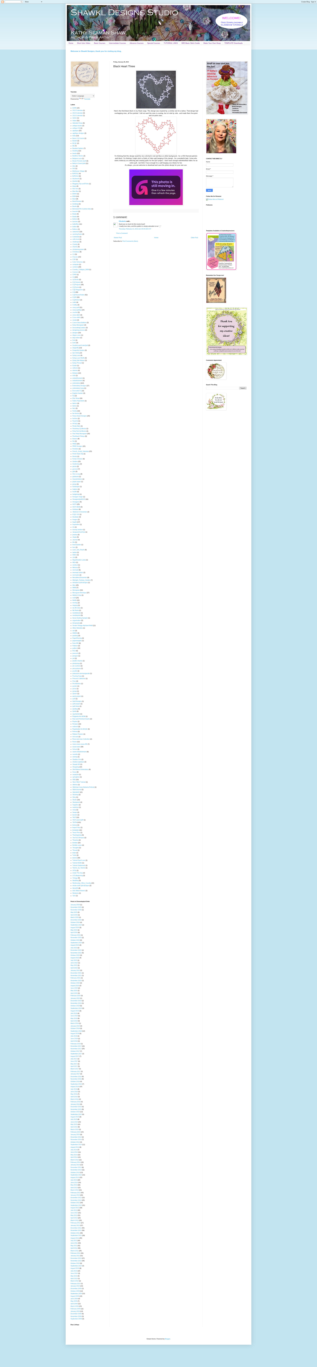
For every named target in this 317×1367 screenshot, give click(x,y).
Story (74, 797)
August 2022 (75, 958)
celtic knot (75, 239)
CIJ (73, 254)
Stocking (75, 795)
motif (74, 598)
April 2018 (74, 1041)
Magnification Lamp (79, 560)
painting (75, 635)
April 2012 (74, 1218)
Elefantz (75, 373)
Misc (74, 585)
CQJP (74, 297)
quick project (76, 696)
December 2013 (76, 1167)
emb (73, 375)
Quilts (74, 711)
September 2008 (76, 1319)
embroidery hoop (78, 388)
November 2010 (76, 1261)
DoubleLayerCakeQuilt (80, 345)
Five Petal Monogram (79, 433)
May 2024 (74, 930)
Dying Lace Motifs (78, 358)
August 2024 (75, 927)
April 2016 (74, 1097)
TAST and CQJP (77, 820)
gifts (73, 471)
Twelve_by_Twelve (78, 868)
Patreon (75, 646)
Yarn (74, 896)
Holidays (75, 509)
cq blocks (75, 279)
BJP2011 (75, 173)
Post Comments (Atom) (130, 241)
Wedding (75, 880)
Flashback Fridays (78, 436)
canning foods (77, 234)
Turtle (74, 855)
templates (75, 830)
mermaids (75, 575)
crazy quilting (76, 310)
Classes (75, 257)
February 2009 (75, 1309)
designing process (78, 330)
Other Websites (77, 628)
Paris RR (75, 643)
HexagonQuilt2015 (78, 499)
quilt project (76, 704)
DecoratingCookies (78, 328)
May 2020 (74, 990)
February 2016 (75, 1102)
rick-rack (75, 736)
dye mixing (76, 353)
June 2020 (74, 988)
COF (74, 259)
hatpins (74, 489)
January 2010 (75, 1286)
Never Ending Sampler (80, 618)
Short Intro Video (83, 43)
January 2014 (75, 1165)
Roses (74, 742)
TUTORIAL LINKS (171, 43)
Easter (74, 365)
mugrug (75, 605)
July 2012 (74, 1210)
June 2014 (74, 1152)
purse (74, 689)
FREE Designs (77, 446)
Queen (74, 694)
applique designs (78, 133)
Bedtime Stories (77, 156)
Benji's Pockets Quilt (79, 161)
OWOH (74, 633)
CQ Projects (76, 285)
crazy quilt (75, 307)
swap (74, 810)
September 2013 (76, 1175)
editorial (75, 368)
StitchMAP (75, 792)
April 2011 (74, 1248)
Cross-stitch (76, 317)
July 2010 (74, 1271)
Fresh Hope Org (77, 454)
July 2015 (74, 1119)
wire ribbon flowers (78, 891)
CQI (73, 292)
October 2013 (75, 1172)
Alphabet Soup (77, 123)
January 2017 (75, 1074)
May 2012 (74, 1215)
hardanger (75, 486)
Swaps (74, 812)
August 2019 (75, 1011)
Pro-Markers (76, 683)
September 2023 (76, 943)
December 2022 (76, 950)
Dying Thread (77, 363)
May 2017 (74, 1064)
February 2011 (75, 1253)
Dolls (74, 343)
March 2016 (75, 1099)
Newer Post (118, 237)
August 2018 (75, 1033)
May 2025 (74, 912)
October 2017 (75, 1051)
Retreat (74, 731)
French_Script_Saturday (80, 451)
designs (75, 333)
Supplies (75, 805)
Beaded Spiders (77, 148)
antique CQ (76, 128)
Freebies (75, 449)
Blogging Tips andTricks (80, 184)
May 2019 (74, 1018)
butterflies (75, 224)
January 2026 (75, 905)
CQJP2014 (76, 300)
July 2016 (74, 1089)
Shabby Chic (76, 759)
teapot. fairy (76, 827)
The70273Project (78, 838)
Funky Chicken (77, 459)
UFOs (74, 870)
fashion (74, 418)
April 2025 (74, 915)
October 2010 (75, 1263)
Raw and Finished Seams (81, 719)
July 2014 (74, 1150)
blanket (74, 181)
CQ (73, 277)
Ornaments (76, 623)
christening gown (78, 249)
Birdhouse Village (78, 171)
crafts (74, 302)
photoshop (76, 663)
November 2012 (76, 1200)
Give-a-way (76, 474)
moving (74, 603)
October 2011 (75, 1233)
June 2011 (74, 1243)
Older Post (194, 237)
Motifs (74, 600)
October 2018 (75, 1028)
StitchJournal (76, 789)
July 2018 (74, 1036)
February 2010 (75, 1283)
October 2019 (75, 1006)
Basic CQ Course (78, 138)
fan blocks (75, 413)
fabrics (74, 403)
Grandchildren (77, 479)
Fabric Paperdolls (78, 401)
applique (75, 130)
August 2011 (75, 1238)
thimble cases (77, 845)
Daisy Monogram (78, 325)
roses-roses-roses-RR (79, 744)
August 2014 (75, 1147)
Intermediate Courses (117, 43)
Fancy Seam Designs (79, 416)
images (74, 519)
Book (74, 199)
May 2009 (74, 1301)
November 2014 (76, 1139)
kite (73, 542)
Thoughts (75, 848)
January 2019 (75, 1026)
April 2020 (74, 993)
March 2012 (75, 1220)
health (74, 492)
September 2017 (76, 1054)
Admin (74, 118)
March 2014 (75, 1160)
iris (73, 527)
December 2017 (76, 1046)
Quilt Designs (76, 701)
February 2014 (75, 1162)
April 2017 (74, 1066)
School (74, 749)
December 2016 (76, 1076)
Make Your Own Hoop (212, 43)
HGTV (74, 504)
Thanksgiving (76, 835)
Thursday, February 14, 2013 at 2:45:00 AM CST (135, 229)
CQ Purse (75, 287)
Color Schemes (77, 262)
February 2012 (75, 1223)
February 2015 (75, 1132)
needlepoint (76, 615)
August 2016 (75, 1086)
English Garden (77, 393)
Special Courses (153, 43)
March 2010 (75, 1281)
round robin (76, 747)
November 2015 (76, 1109)
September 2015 (76, 1114)
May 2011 (74, 1246)
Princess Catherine (78, 678)
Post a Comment (122, 233)
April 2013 (74, 1187)
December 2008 (76, 1314)
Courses (75, 272)
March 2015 (75, 1129)
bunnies (75, 221)
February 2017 (75, 1071)
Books (74, 206)
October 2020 (75, 983)
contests (75, 267)
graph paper (76, 482)
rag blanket (76, 714)
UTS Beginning (77, 875)
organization (76, 620)
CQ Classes (76, 282)
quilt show (75, 706)
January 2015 (75, 1134)
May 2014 (74, 1155)
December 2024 (76, 920)
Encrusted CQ (77, 391)
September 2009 (76, 1293)
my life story (76, 608)
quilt (73, 699)
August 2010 (75, 1268)
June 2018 (74, 1038)
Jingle (74, 537)
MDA (74, 562)
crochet (74, 312)
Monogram (76, 590)
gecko (74, 466)
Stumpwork (76, 802)
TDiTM (74, 822)
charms (74, 247)
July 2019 (74, 1013)
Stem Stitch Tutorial (78, 782)
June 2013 (74, 1182)
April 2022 (74, 968)
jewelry (74, 535)
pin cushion (76, 666)
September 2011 (76, 1235)
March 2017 (75, 1069)
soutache (75, 774)
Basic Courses (99, 43)
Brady (74, 214)
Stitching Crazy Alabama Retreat (83, 787)
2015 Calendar (77, 115)
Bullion (74, 219)
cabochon (75, 232)
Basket (74, 141)
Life (73, 557)
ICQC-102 (75, 514)
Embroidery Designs (79, 386)
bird (73, 168)
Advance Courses (137, 43)
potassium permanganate (81, 673)
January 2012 (75, 1225)
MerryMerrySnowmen (79, 577)
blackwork (75, 179)
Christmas (75, 252)
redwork (75, 726)
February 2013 (75, 1193)
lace (73, 547)
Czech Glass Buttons (79, 322)
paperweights (77, 641)
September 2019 (76, 1008)
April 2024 (74, 932)
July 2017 (74, 1059)
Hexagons (75, 502)
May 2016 (74, 1094)
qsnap (74, 691)
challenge (75, 242)
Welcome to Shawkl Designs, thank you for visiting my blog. (96, 51)
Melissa (75, 567)
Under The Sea (77, 873)
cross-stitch (76, 315)
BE (73, 146)
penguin (75, 656)
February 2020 (75, 996)
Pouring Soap (77, 676)
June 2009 (74, 1299)
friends (74, 456)
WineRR (75, 888)
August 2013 (75, 1177)
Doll (73, 340)
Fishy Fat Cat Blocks (79, 431)
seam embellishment (79, 752)
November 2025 (76, 910)
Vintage (75, 878)
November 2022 (76, 953)
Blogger (167, 1339)
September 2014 (76, 1144)
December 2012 (76, 1197)
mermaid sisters (77, 572)
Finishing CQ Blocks (79, 428)
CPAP (74, 275)
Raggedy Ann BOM (78, 716)
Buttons (75, 229)
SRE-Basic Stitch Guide (190, 43)
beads (74, 153)
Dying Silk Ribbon (78, 360)
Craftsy (74, 305)
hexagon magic (77, 497)
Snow (74, 772)
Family (74, 411)
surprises (75, 807)
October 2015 (75, 1112)
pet (73, 658)
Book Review (76, 201)
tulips (74, 853)
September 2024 (76, 925)
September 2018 (76, 1031)
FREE (74, 444)
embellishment (77, 380)
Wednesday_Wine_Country (81, 883)
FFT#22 (75, 423)
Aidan (74, 120)
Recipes (75, 724)
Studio (74, 800)
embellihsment (77, 378)
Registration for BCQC (79, 729)
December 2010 (76, 1258)
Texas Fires (76, 832)
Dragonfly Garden (78, 350)
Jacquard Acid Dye (78, 532)
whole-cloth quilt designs (80, 885)
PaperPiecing (77, 638)
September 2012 (76, 1205)
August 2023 (75, 945)
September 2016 (76, 1084)
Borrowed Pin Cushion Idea (81, 209)
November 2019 (76, 1003)
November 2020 (76, 980)
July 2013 (74, 1180)
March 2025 (75, 917)
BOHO (74, 194)
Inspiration (75, 524)
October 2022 (75, 955)
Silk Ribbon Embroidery (80, 769)
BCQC (74, 143)
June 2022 (74, 963)
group (74, 484)
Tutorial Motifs (77, 863)
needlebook (76, 613)
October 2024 (75, 922)
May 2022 (74, 965)
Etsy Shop (75, 398)
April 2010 (74, 1278)
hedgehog (75, 494)
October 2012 (75, 1203)
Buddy (74, 216)
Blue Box (75, 191)
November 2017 (76, 1049)
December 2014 (76, 1137)
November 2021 (76, 975)
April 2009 (74, 1304)
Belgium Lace (77, 158)
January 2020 (75, 998)
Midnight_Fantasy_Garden (81, 580)
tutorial (74, 858)
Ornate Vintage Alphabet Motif (82, 625)
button (74, 226)
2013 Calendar (77, 113)
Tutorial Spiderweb (78, 865)
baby (74, 136)
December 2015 (76, 1107)
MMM (74, 588)
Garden (75, 461)
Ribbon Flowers (77, 734)
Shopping (75, 767)
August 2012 (75, 1208)
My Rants (75, 610)
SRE (74, 779)
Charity (74, 244)
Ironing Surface (77, 529)
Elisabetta (122, 221)
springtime (75, 777)
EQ (73, 396)
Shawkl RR (76, 764)
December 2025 (76, 907)
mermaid (75, 570)
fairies (74, 406)
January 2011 (75, 1256)
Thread (74, 850)
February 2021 (75, 978)
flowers (74, 439)
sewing (74, 757)
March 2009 (75, 1306)
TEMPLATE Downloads (233, 43)
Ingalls (74, 522)
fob (73, 441)
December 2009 (76, 1288)
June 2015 (74, 1122)
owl (73, 630)
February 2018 (75, 1044)
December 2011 (76, 1228)
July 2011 (74, 1240)
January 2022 (75, 970)
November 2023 (76, 937)
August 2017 (75, 1056)
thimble (74, 843)
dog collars (76, 338)
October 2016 (75, 1081)
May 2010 (74, 1276)
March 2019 (75, 1023)
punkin (74, 686)
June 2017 (74, 1061)
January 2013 (75, 1195)
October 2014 (75, 1142)
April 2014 (74, 1157)
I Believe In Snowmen (79, 512)
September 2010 (76, 1266)
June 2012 (74, 1213)
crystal (74, 320)
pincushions (76, 668)
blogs (74, 186)
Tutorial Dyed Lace (78, 860)
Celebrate (75, 237)
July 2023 (74, 948)
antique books (77, 126)
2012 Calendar (77, 110)
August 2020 (75, 985)
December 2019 (76, 1001)
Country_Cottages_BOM (80, 269)
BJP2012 (75, 176)
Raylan (74, 721)
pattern (74, 648)
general (75, 469)
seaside (75, 754)
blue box (75, 189)
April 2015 (74, 1127)
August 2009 (75, 1296)
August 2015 (75, 1117)
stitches (75, 785)
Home (71, 43)
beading (75, 151)
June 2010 (74, 1273)
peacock (75, 653)
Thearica (75, 840)
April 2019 (74, 1021)
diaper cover (76, 335)
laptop (74, 552)
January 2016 (75, 1104)
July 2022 (74, 960)
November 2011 (76, 1230)
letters (74, 555)
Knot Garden (76, 545)
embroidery (76, 383)
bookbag (75, 204)
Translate (87, 99)
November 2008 (76, 1316)
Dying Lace (76, 355)
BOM (74, 196)
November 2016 (76, 1079)
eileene (75, 370)
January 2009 (75, 1311)
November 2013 (76, 1170)
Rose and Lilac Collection (81, 739)
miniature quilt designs (80, 582)
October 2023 (75, 940)
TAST (74, 817)
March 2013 (75, 1190)
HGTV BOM (76, 507)
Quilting (75, 709)
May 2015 (74, 1124)
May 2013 (74, 1185)
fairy (73, 408)
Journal (75, 540)
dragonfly (75, 348)
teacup (74, 825)
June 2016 (74, 1091)
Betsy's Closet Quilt (78, 163)
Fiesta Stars (76, 426)
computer (75, 264)
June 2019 (74, 1016)
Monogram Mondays (79, 593)
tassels (74, 815)
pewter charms (77, 661)
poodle (74, 671)
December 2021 (76, 973)
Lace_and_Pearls (78, 550)
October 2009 (75, 1291)
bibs (73, 166)
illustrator (75, 517)
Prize (74, 681)
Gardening (76, 464)
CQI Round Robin (78, 295)
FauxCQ (75, 421)
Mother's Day (76, 595)
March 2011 (75, 1251)
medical (75, 565)
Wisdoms (75, 893)
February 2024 (75, 935)
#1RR (74, 108)
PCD (74, 651)
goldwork (75, 476)
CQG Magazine (77, 290)
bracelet (75, 211)
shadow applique (78, 762)
